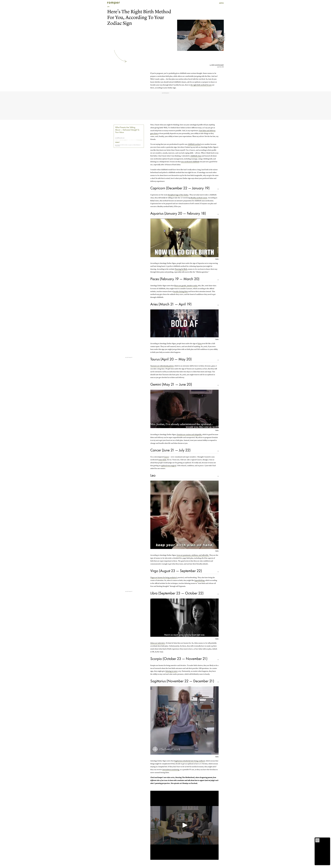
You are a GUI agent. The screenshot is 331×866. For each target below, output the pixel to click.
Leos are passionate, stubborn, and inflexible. (193, 555)
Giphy (217, 259)
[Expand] (316, 839)
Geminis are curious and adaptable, (189, 434)
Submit (117, 142)
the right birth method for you (201, 85)
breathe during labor (180, 291)
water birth (162, 460)
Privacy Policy (117, 145)
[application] (184, 825)
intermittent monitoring (170, 769)
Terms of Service (136, 144)
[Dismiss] (328, 839)
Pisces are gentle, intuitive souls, (186, 285)
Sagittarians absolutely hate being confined (189, 761)
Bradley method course (199, 198)
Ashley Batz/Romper (224, 37)
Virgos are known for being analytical (163, 577)
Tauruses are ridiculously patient (162, 366)
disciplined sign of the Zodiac (178, 195)
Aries (200, 343)
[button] (184, 825)
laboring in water (171, 671)
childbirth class (195, 156)
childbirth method (194, 144)
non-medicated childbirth (190, 162)
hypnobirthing (199, 580)
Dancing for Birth (181, 269)
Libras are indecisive (157, 643)
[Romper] (113, 3)
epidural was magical (168, 465)
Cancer (166, 457)
